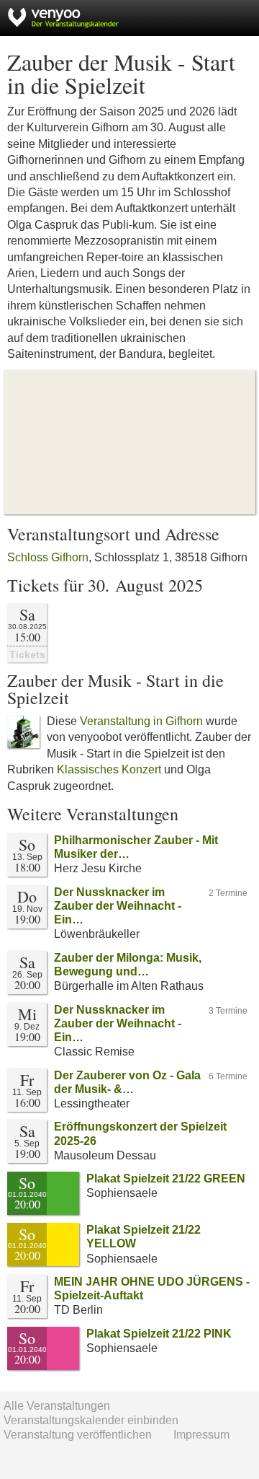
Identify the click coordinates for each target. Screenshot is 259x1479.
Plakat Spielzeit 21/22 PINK (159, 1333)
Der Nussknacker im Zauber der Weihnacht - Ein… (117, 906)
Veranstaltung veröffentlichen (78, 1434)
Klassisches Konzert (109, 769)
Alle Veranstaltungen (57, 1406)
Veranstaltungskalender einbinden (91, 1420)
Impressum (201, 1434)
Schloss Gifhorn (47, 557)
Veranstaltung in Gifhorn (141, 721)
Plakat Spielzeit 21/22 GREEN (165, 1178)
